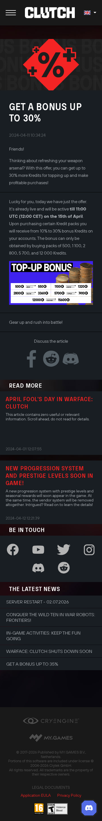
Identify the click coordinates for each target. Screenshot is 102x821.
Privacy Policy (69, 795)
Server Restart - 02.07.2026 (37, 602)
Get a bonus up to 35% (32, 664)
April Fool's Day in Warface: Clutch (49, 402)
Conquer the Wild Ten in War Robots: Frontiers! (50, 617)
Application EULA (36, 795)
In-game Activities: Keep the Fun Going (43, 635)
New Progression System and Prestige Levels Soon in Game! (49, 475)
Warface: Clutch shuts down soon (49, 651)
